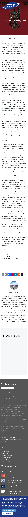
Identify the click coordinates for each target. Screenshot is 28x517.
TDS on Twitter (5, 459)
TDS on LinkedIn (6, 457)
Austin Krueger (14, 292)
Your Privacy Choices (10, 466)
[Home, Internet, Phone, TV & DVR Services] (10, 6)
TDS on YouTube (6, 462)
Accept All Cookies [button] (7, 513)
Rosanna (7, 256)
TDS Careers (5, 453)
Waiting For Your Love (11, 258)
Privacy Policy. (16, 508)
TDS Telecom (5, 464)
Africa (6, 254)
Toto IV (12, 138)
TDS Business (5, 451)
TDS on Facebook (6, 455)
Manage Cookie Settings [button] (9, 510)
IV (17, 241)
